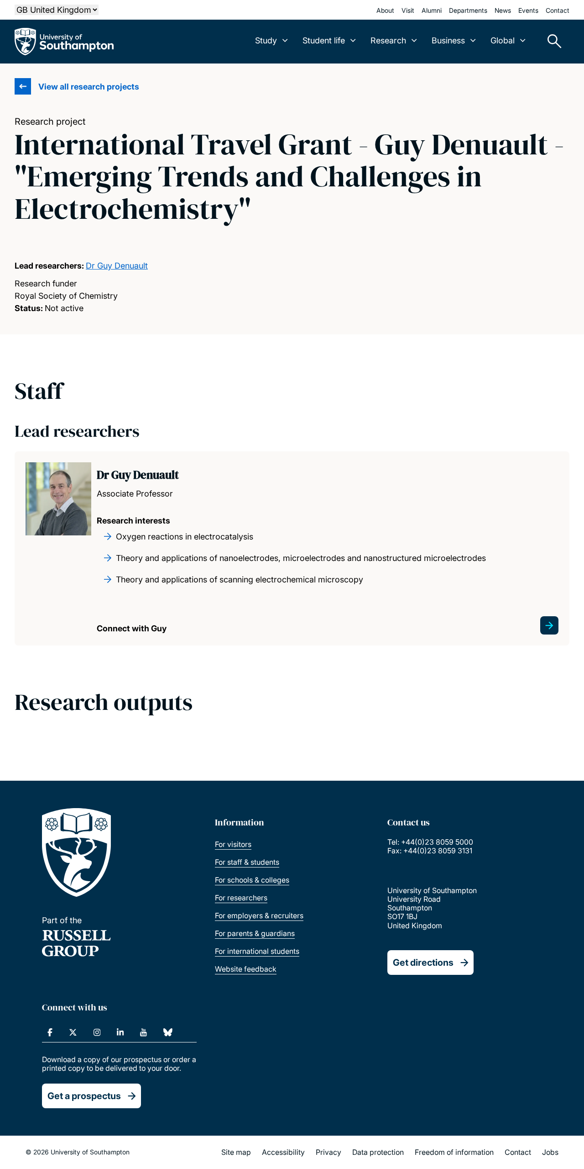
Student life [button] (323, 40)
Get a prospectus (84, 1095)
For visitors (233, 844)
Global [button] (502, 40)
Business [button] (448, 40)
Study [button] (266, 40)
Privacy (328, 1152)
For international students (257, 951)
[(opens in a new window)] (50, 1032)
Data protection (378, 1152)
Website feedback (245, 968)
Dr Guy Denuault (117, 265)
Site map (236, 1152)
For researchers (241, 897)
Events (528, 10)
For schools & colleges (252, 879)
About (385, 10)
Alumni (432, 10)
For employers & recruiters (259, 915)
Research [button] (388, 40)
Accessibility (283, 1152)
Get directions (423, 962)
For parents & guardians (255, 933)
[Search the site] (551, 41)
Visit (408, 10)
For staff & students (247, 862)
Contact (557, 10)
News (503, 10)
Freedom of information (454, 1152)
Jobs (550, 1152)
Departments (468, 10)
